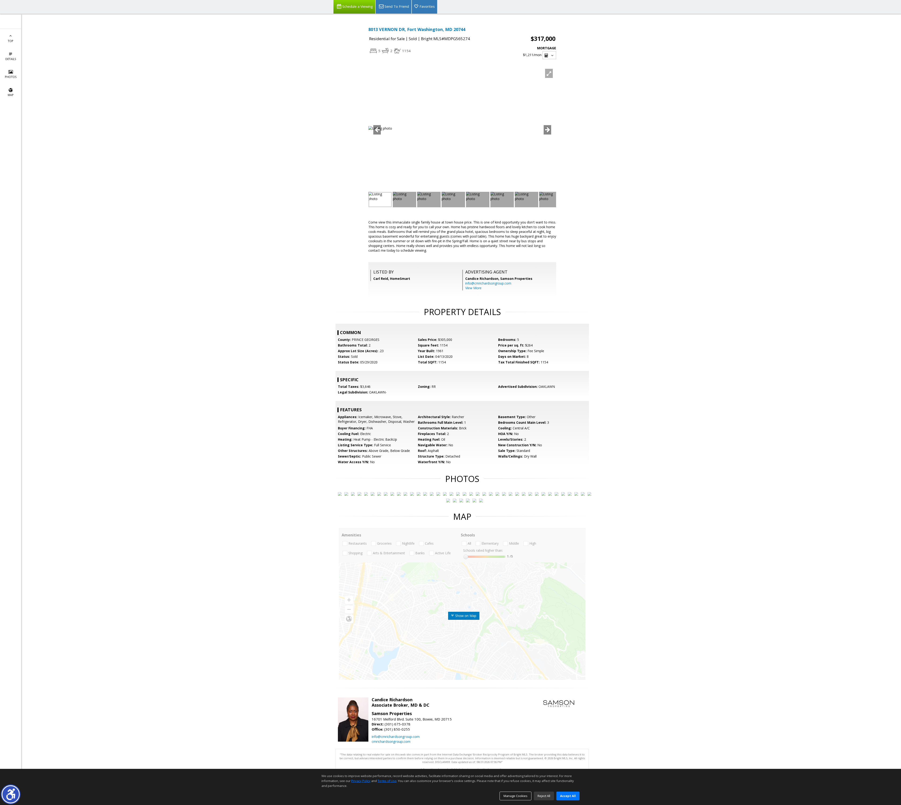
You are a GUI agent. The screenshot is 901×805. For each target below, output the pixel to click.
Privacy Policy (360, 781)
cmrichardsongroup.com (391, 741)
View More (473, 288)
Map (11, 95)
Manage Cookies (515, 796)
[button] (11, 794)
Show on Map (465, 615)
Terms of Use (387, 781)
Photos (10, 77)
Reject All (544, 796)
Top (10, 41)
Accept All (568, 796)
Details (10, 59)
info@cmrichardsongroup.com (488, 283)
